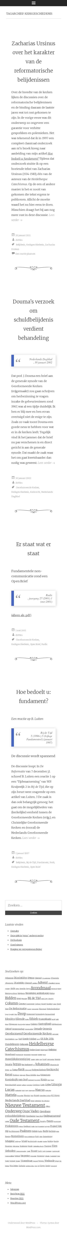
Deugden (29, 1009)
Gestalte (14, 931)
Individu (37, 1059)
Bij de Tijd (31, 862)
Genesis (47, 1028)
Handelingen (12, 1044)
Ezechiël (53, 1019)
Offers (48, 1106)
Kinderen (16, 1075)
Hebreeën (24, 1044)
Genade (38, 1028)
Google (38, 1039)
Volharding (47, 1156)
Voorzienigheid (53, 1156)
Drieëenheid (30, 1014)
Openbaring (30, 1116)
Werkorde (49, 1160)
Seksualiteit (39, 1141)
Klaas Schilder (31, 1075)
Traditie (28, 1151)
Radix (44, 644)
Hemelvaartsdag (19, 1054)
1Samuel (38, 978)
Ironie (40, 1059)
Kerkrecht (35, 492)
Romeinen (17, 1136)
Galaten (34, 1024)
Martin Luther (48, 1090)
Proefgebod (47, 1126)
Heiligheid (44, 1050)
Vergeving (25, 1156)
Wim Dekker (14, 1166)
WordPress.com (33, 1227)
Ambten (17, 988)
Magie (26, 1090)
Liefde (42, 1085)
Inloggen (14, 1189)
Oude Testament (25, 1120)
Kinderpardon (22, 1075)
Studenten (23, 1146)
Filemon (6, 1024)
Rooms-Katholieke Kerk (29, 1136)
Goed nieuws (16, 944)
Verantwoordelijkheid (9, 1156)
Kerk (52, 862)
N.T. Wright (55, 1095)
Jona (11, 1070)
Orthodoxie (16, 940)
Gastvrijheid (44, 1023)
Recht (45, 1131)
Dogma (6, 1014)
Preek (36, 1126)
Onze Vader (30, 1111)
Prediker (33, 1126)
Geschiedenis (10, 1039)
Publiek (35, 1131)
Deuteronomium (35, 1009)
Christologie (50, 998)
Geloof (8, 1029)
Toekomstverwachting (21, 1151)
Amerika (23, 988)
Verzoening (40, 1156)
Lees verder (46, 462)
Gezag (16, 1039)
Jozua (15, 1069)
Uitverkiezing (49, 1151)
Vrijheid (12, 1161)
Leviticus (36, 1085)
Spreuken (45, 1141)
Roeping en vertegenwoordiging (26, 949)
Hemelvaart (10, 1054)
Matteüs (10, 1095)
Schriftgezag (18, 1141)
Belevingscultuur (11, 993)
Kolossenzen (45, 1075)
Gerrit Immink (55, 1034)
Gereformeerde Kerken (27, 487)
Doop (22, 1014)
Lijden (48, 1084)
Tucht (39, 1151)
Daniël (43, 1004)
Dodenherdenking (53, 1009)
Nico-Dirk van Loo (45, 1101)
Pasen (50, 1121)
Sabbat (40, 1136)
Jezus (17, 1064)
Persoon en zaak (57, 1121)
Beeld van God (54, 988)
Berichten (17, 1193)
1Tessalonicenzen (46, 978)
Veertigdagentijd (55, 1151)
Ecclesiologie (40, 1014)
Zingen (42, 1166)
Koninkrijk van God (16, 1079)
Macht (23, 1090)
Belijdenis (20, 244)
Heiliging (52, 1049)
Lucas (10, 1090)
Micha (32, 1095)
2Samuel (28, 983)
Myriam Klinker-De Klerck (45, 1095)
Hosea (44, 1054)
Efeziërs (10, 1018)
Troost (34, 1151)
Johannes (42, 1064)
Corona (22, 1004)
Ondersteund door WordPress (21, 1223)
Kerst (8, 1074)
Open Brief (35, 644)
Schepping (9, 1141)
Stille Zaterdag (16, 1146)
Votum (58, 1156)
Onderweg (13, 1111)
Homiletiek (40, 1054)
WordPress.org (18, 1203)
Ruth (37, 1136)
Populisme (21, 1126)
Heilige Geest (35, 1050)
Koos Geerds (37, 1080)
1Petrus (30, 978)
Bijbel (19, 998)
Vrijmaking (18, 1161)
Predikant (27, 1126)
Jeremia (57, 1059)
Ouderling (7, 1121)
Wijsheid (57, 1161)
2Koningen (9, 983)
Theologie (47, 1146)
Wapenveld (35, 1161)
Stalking (50, 1141)
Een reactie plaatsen (25, 253)
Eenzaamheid (50, 1014)
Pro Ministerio (14, 1131)
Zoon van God (54, 1166)
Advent (43, 982)
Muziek (36, 1095)
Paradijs (43, 1121)
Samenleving (47, 1136)
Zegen (36, 1166)
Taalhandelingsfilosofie (38, 1146)
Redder (57, 1131)
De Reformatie (18, 1008)
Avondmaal (41, 987)
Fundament (43, 862)
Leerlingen (24, 1085)
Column (11, 1003)
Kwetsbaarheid (10, 1085)
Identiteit (33, 1059)
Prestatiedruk (41, 1126)
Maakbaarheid (18, 1090)
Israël (44, 1059)
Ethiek (33, 1018)
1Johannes (9, 978)
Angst (28, 988)
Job (34, 1065)
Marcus (40, 1090)
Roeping (8, 1136)
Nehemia (32, 1101)
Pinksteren (11, 1126)
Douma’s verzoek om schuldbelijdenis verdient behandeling (33, 319)
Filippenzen (13, 1024)
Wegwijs (41, 1161)
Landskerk (18, 1085)
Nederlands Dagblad (17, 1100)
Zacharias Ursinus (30, 1166)
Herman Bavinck (27, 1054)
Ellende (20, 1018)
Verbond (17, 1156)
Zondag (47, 1166)
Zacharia (22, 1166)
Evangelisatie (44, 1019)
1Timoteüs (55, 978)
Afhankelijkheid (51, 983)
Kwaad (52, 1080)
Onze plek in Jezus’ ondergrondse (26, 935)
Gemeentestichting (29, 1029)
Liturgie (57, 1084)
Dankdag (49, 1004)
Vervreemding (33, 1156)
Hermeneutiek (34, 1054)
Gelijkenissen (57, 1024)
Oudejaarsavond (51, 1115)
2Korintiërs (19, 983)
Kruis (44, 1079)
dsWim (19, 240)
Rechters (52, 1131)
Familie (57, 1019)
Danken (54, 1004)
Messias (27, 1095)
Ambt (12, 988)
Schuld (24, 1141)
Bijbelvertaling (24, 998)
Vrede (7, 1161)
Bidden (10, 998)
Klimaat (38, 1075)
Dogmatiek (11, 1014)
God (20, 1039)
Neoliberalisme (38, 1101)
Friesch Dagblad (21, 1024)
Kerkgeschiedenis (35, 244)
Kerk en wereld (28, 1070)
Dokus (15, 1014)
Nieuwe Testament (25, 1105)
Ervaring (27, 1019)
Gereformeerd (14, 1033)
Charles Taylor (44, 998)
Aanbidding (34, 983)
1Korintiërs (20, 977)
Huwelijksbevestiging (17, 1059)
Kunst (48, 1080)
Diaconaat (42, 1009)
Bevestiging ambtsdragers (37, 993)
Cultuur (38, 1004)
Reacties (17, 1198)
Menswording (20, 1095)
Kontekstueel (31, 1080)
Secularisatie (32, 1141)
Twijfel (44, 1151)
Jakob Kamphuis (50, 1059)
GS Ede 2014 (47, 1038)
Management (32, 1090)
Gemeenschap (18, 1029)
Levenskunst (29, 1085)
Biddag (52, 993)
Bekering (59, 988)
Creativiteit (30, 1004)
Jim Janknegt (27, 1064)
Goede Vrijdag (29, 1038)
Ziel (39, 1166)
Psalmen (25, 1131)
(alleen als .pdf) (21, 615)
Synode (30, 1146)
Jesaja (8, 1064)
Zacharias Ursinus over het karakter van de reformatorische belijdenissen (33, 61)
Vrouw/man (26, 1160)
